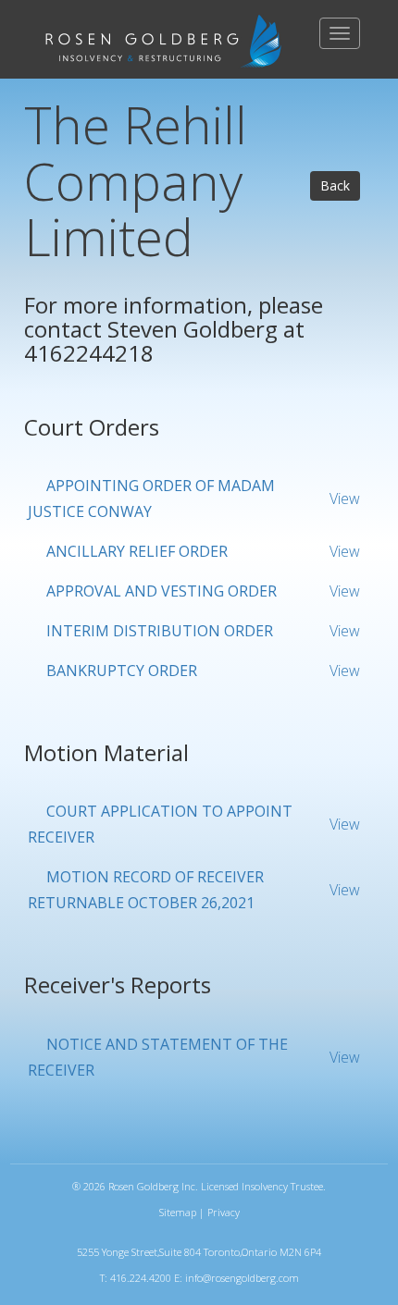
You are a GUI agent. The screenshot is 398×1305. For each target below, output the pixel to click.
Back (335, 185)
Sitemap (177, 1212)
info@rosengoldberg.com (242, 1278)
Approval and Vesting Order (161, 591)
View (345, 498)
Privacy (223, 1212)
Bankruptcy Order (121, 670)
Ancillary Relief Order (137, 551)
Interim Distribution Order (159, 631)
